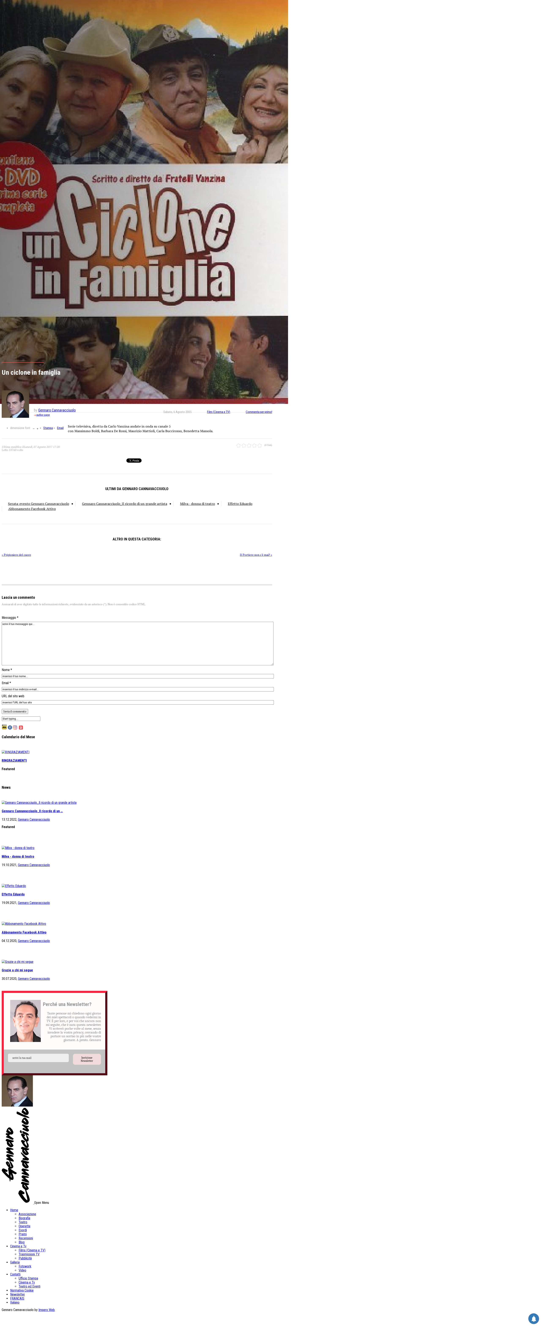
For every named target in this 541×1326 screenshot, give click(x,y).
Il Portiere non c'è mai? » (256, 555)
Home (14, 1210)
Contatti (15, 1274)
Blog (22, 1242)
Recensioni (26, 1238)
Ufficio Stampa (28, 1278)
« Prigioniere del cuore (16, 555)
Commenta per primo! (259, 412)
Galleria (15, 1262)
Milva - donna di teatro (197, 503)
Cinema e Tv (18, 1246)
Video (22, 1270)
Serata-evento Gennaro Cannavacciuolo (38, 503)
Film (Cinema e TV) (218, 412)
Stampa (48, 428)
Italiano (14, 1302)
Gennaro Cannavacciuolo (57, 410)
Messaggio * (10, 618)
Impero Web (46, 1310)
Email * (6, 683)
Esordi (23, 1230)
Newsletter (17, 1294)
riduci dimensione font (33, 428)
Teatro (23, 1222)
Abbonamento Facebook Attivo (32, 508)
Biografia (24, 1218)
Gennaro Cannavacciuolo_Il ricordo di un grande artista (124, 503)
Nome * (7, 670)
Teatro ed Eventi (29, 1286)
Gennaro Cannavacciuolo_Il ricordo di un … (32, 811)
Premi (23, 1234)
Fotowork (25, 1266)
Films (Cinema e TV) (32, 1250)
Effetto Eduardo (240, 503)
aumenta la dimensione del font (37, 428)
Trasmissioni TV (29, 1254)
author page (43, 414)
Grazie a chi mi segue (17, 970)
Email (60, 428)
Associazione (27, 1214)
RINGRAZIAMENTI (14, 761)
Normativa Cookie (22, 1290)
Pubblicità (25, 1258)
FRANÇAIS (17, 1298)
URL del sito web (13, 696)
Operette (24, 1226)
